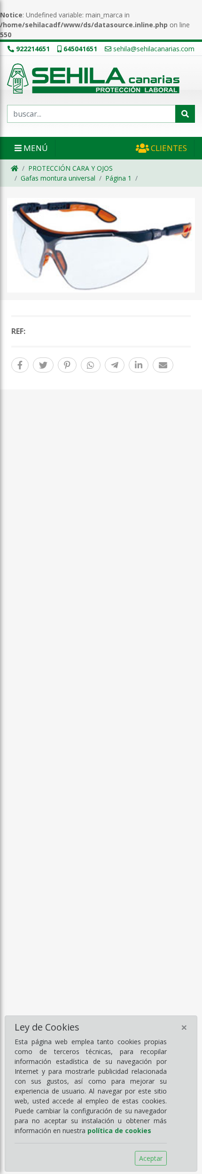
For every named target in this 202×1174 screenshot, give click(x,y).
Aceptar (151, 1158)
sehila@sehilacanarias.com (153, 48)
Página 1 (118, 178)
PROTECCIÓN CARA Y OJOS (70, 168)
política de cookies (119, 1130)
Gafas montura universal (58, 178)
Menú (35, 148)
